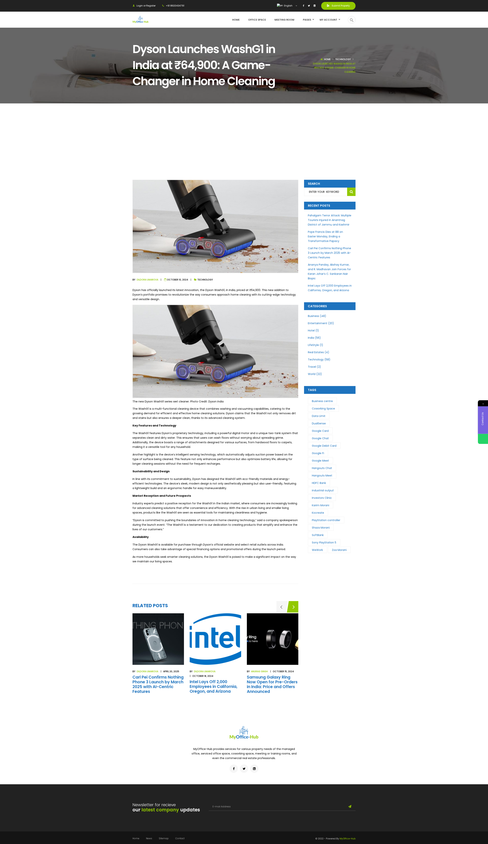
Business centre (322, 401)
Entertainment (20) (321, 323)
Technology (343, 59)
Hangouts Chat (322, 468)
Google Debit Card (324, 446)
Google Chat (320, 438)
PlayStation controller (326, 520)
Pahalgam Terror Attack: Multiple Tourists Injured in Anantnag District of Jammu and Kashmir (329, 220)
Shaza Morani (321, 528)
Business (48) (317, 316)
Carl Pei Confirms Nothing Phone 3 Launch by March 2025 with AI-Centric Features (158, 684)
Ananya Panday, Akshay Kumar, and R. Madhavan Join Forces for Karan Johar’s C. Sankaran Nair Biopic (329, 271)
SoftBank (318, 535)
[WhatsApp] (483, 439)
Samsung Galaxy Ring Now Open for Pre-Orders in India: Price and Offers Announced (272, 684)
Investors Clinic (322, 498)
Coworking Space (323, 408)
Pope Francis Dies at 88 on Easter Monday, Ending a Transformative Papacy (325, 236)
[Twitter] (309, 5)
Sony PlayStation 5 (324, 542)
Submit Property (340, 5)
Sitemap (164, 838)
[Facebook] (303, 5)
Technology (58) (319, 359)
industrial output (323, 490)
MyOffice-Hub (348, 838)
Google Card (320, 431)
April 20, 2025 (171, 671)
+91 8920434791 (175, 5)
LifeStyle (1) (315, 345)
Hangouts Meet (322, 475)
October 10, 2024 (177, 279)
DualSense (319, 423)
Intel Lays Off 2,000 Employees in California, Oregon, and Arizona (213, 686)
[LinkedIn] (314, 5)
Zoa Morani (339, 550)
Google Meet (320, 461)
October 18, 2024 (202, 676)
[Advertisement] (244, 132)
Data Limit (318, 416)
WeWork (317, 550)
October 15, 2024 (283, 671)
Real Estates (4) (318, 352)
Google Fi (318, 453)
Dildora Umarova (147, 279)
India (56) (314, 338)
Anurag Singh (259, 671)
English (288, 5)
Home (327, 59)
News (149, 838)
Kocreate (318, 513)
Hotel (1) (313, 330)
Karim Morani (320, 505)
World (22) (315, 374)
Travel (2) (314, 367)
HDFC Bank (319, 483)
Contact (180, 838)
